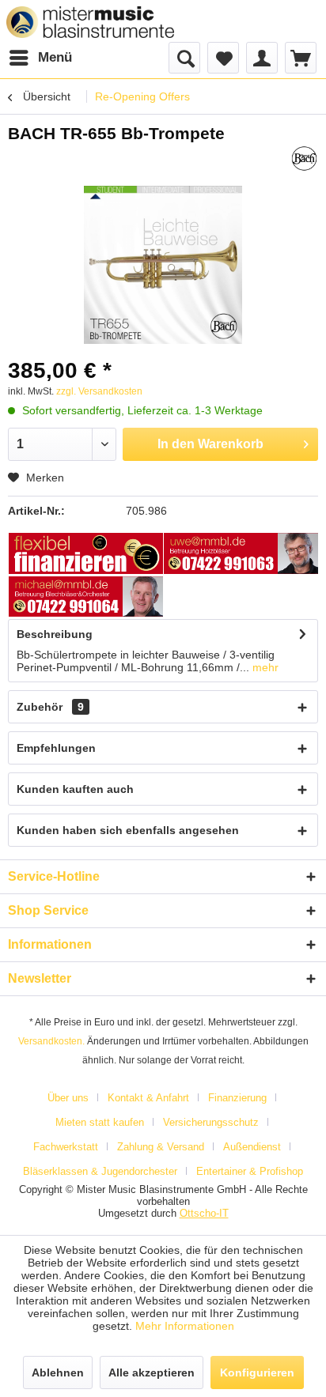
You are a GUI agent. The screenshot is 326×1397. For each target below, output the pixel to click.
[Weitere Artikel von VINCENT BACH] (304, 158)
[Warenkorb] (301, 58)
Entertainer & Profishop (249, 1171)
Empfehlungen (56, 748)
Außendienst (252, 1147)
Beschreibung (55, 634)
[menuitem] (40, 58)
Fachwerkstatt (65, 1147)
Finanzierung (237, 1098)
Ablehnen (58, 1372)
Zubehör (50, 706)
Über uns (68, 1098)
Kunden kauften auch (75, 789)
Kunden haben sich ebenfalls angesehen (128, 830)
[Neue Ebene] (86, 554)
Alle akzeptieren (151, 1372)
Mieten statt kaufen (99, 1122)
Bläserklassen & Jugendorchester (100, 1171)
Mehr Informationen (184, 1326)
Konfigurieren (257, 1372)
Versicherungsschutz (211, 1122)
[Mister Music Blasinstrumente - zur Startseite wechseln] (90, 22)
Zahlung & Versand (160, 1147)
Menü (55, 57)
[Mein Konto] (262, 58)
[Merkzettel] (223, 58)
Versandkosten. (51, 1041)
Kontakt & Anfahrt (148, 1098)
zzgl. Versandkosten (99, 391)
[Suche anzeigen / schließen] (184, 58)
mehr (264, 667)
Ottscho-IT (204, 1213)
